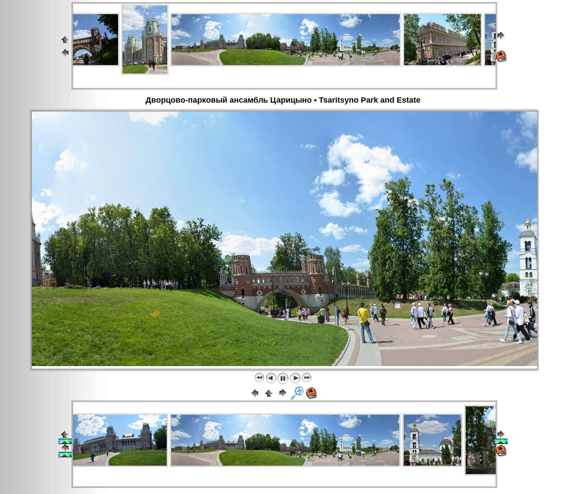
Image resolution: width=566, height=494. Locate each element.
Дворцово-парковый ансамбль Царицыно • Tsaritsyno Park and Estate (283, 100)
